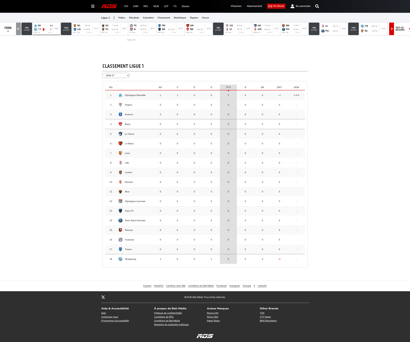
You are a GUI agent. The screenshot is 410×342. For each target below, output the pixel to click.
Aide (103, 313)
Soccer (185, 6)
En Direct (279, 6)
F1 (175, 6)
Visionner (236, 6)
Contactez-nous (109, 316)
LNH (135, 6)
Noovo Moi (212, 316)
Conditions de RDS (164, 316)
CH (126, 6)
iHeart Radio (213, 320)
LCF (166, 6)
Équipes (194, 17)
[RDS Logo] (109, 6)
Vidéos (121, 17)
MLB (156, 6)
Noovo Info (212, 313)
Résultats (134, 17)
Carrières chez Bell (175, 285)
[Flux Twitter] (103, 297)
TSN (262, 313)
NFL (146, 6)
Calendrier (148, 17)
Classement (164, 17)
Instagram (234, 285)
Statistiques (180, 17)
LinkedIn (262, 285)
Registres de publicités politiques (171, 324)
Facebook (221, 285)
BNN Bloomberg (268, 320)
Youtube (246, 285)
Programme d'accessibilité (115, 320)
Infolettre (158, 285)
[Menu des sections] (93, 6)
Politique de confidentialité (168, 313)
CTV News (265, 316)
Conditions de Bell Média (201, 285)
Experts (147, 285)
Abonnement (254, 6)
